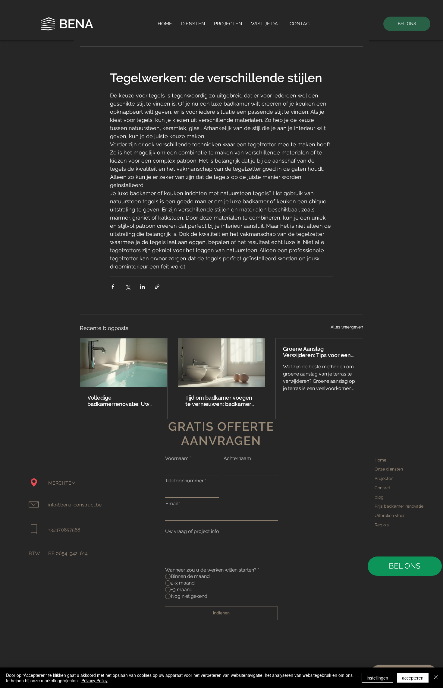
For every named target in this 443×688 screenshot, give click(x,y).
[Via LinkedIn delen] (142, 287)
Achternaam (237, 458)
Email (171, 503)
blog (379, 497)
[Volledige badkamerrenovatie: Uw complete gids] (123, 362)
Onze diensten (389, 469)
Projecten (384, 478)
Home (380, 460)
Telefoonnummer (184, 480)
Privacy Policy (94, 680)
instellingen (377, 678)
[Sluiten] (435, 677)
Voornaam (177, 458)
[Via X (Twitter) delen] (127, 287)
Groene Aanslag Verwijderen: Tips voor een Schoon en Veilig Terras (317, 352)
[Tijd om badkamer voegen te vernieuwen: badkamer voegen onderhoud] (221, 362)
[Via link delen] (157, 287)
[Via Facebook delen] (113, 287)
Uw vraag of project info (192, 531)
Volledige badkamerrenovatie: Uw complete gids (118, 401)
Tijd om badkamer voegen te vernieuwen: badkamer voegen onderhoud (218, 401)
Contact (382, 487)
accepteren (412, 678)
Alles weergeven (347, 327)
